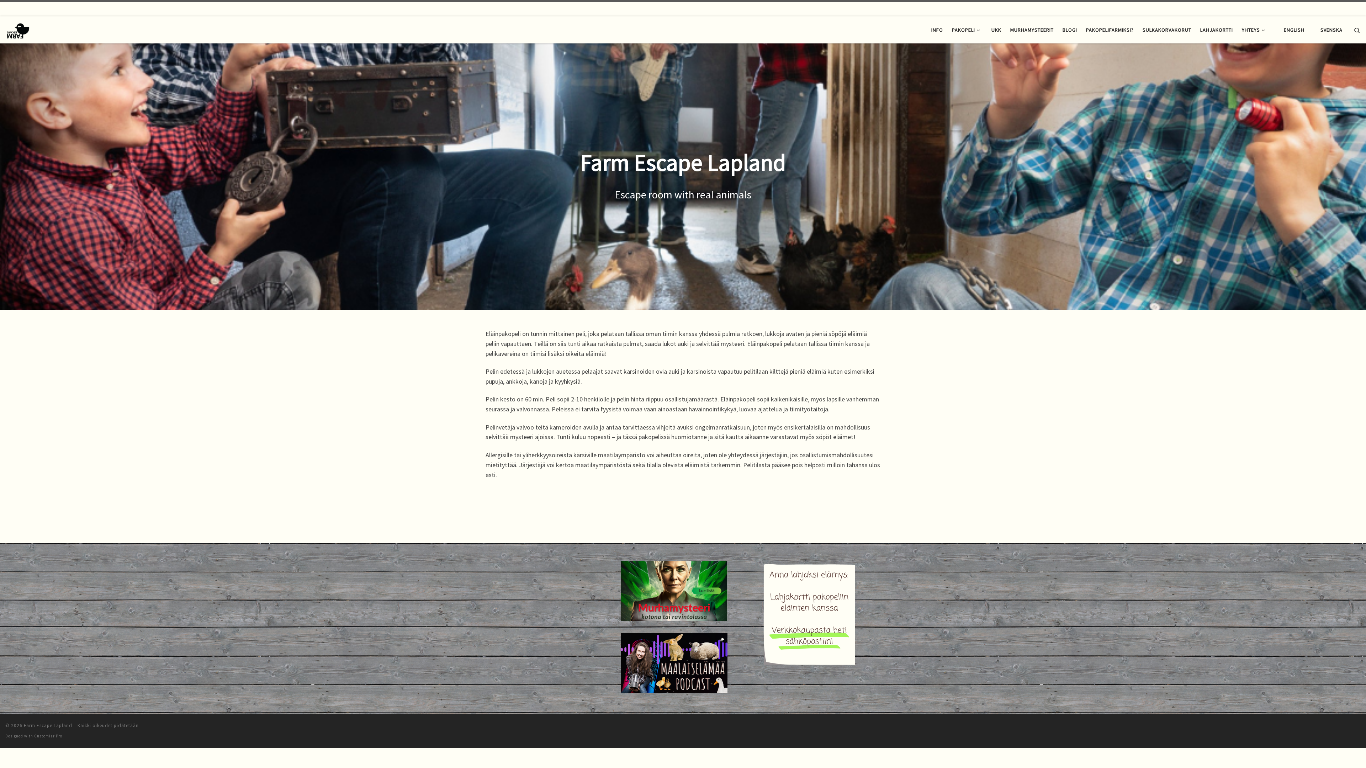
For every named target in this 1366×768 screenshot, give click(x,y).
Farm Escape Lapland (48, 725)
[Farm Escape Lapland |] (17, 29)
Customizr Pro (48, 736)
